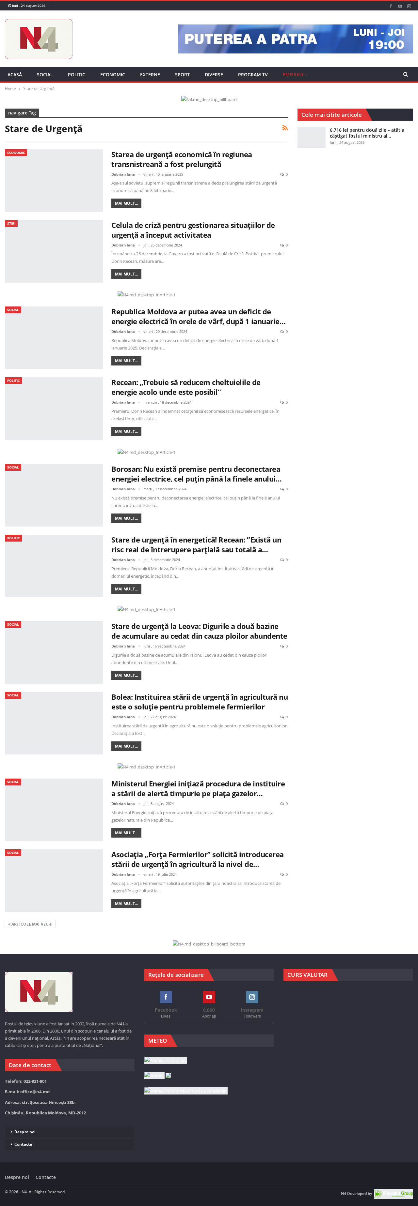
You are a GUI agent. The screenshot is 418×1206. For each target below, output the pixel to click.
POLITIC (76, 74)
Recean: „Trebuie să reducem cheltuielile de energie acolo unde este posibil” (186, 387)
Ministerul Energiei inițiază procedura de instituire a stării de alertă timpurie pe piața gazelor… (198, 788)
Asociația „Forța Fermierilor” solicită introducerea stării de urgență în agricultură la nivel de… (197, 859)
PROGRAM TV (253, 74)
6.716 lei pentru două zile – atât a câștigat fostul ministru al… (367, 133)
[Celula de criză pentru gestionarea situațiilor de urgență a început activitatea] (54, 251)
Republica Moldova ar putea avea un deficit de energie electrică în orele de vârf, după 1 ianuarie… (198, 316)
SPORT (182, 74)
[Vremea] (157, 1076)
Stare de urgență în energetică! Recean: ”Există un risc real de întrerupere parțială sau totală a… (196, 544)
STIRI (11, 223)
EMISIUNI (293, 74)
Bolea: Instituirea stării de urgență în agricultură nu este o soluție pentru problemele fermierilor (199, 701)
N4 (343, 1193)
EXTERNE (150, 74)
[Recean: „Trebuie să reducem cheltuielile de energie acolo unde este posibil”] (54, 408)
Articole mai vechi (31, 924)
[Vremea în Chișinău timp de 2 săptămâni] (186, 1091)
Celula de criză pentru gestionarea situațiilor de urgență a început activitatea (193, 230)
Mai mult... (126, 203)
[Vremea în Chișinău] (165, 1061)
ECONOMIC (112, 74)
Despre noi (25, 1132)
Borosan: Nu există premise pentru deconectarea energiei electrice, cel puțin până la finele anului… (196, 474)
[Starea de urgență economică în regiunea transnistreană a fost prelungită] (54, 180)
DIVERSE (214, 74)
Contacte (23, 1144)
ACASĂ (15, 74)
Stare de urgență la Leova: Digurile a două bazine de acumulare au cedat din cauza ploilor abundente (199, 631)
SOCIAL (45, 74)
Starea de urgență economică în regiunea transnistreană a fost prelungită (181, 159)
